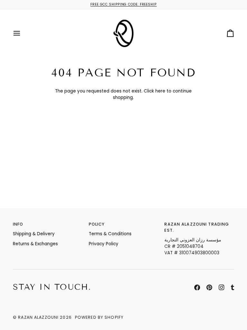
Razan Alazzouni (38, 317)
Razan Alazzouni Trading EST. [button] (196, 227)
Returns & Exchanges (35, 244)
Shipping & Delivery (34, 234)
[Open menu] (22, 33)
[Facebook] (197, 287)
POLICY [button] (97, 224)
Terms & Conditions (110, 234)
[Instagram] (221, 287)
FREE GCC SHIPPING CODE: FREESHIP (123, 4)
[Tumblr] (232, 287)
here (160, 91)
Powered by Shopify (99, 317)
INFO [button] (18, 224)
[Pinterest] (209, 287)
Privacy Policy (103, 244)
